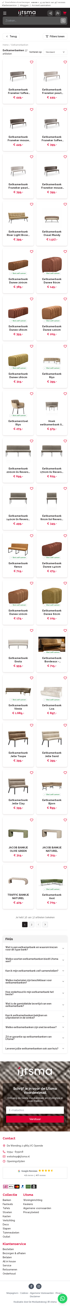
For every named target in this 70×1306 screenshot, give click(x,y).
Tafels (6, 1208)
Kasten (7, 1216)
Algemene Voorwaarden (42, 1293)
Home (6, 45)
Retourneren (10, 1269)
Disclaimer (35, 1296)
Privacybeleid (31, 1212)
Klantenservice (9, 5)
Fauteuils (8, 1204)
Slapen (7, 1228)
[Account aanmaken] (58, 13)
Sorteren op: (35, 52)
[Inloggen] (50, 13)
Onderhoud (9, 1273)
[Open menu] (4, 13)
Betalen (7, 1257)
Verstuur (35, 1119)
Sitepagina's (12, 1293)
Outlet (6, 1236)
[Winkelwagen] (64, 13)
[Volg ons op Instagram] (38, 1286)
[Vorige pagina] (38, 924)
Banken (7, 1200)
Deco (6, 1224)
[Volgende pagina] (45, 924)
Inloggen (24, 5)
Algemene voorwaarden (37, 1208)
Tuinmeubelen (11, 1232)
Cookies (24, 1293)
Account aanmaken (41, 5)
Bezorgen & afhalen (14, 1253)
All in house (9, 1261)
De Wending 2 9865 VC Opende (25, 1145)
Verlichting (9, 1220)
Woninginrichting (32, 1200)
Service (7, 1265)
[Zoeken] (63, 20)
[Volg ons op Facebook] (31, 1286)
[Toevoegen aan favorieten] (31, 62)
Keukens (28, 1204)
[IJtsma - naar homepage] (27, 13)
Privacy (59, 1293)
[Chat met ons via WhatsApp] (62, 1298)
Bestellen (8, 1249)
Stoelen (7, 1212)
